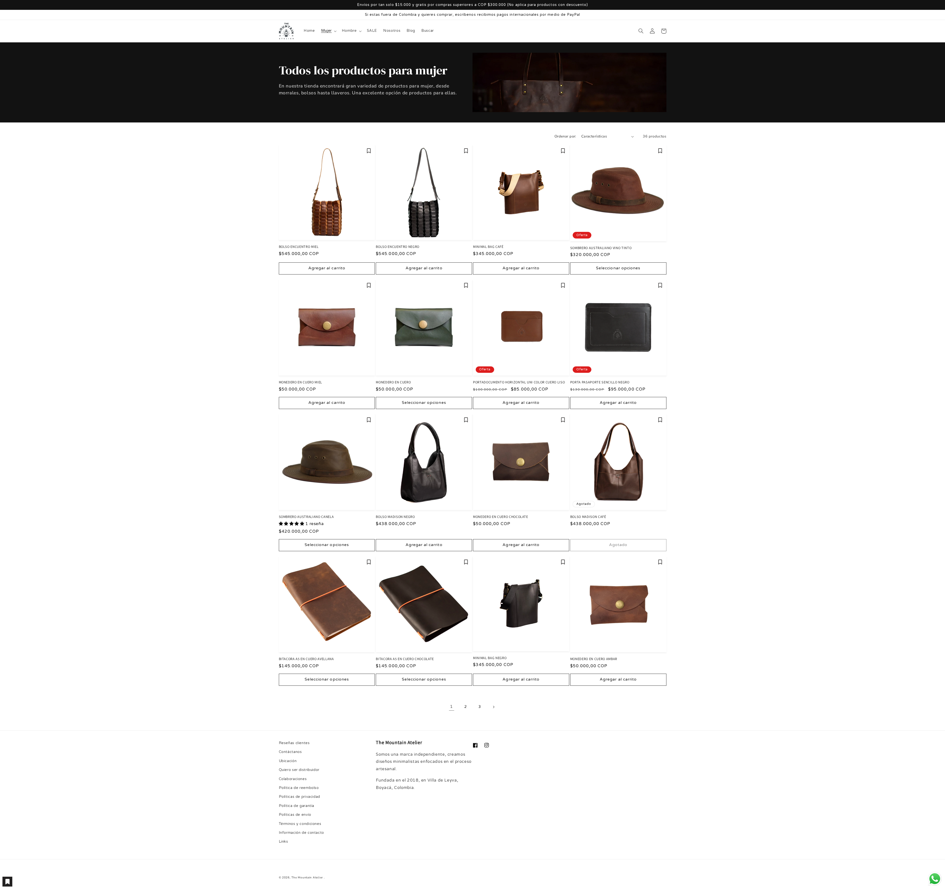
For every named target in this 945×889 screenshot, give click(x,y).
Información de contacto (301, 833)
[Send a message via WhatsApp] (935, 879)
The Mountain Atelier (307, 877)
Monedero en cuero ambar (593, 659)
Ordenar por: (565, 136)
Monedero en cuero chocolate (500, 516)
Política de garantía (297, 806)
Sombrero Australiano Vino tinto (600, 248)
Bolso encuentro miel (299, 246)
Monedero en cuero (393, 382)
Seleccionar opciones (618, 268)
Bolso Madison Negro (395, 516)
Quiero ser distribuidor (299, 770)
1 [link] (451, 706)
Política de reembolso (299, 788)
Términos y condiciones (300, 824)
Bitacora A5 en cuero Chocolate (405, 659)
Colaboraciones (293, 779)
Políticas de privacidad (299, 797)
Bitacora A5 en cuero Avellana (306, 659)
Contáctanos (290, 752)
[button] (328, 31)
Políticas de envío (295, 815)
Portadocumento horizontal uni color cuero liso (519, 382)
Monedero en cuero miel (300, 382)
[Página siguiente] (493, 707)
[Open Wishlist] (7, 882)
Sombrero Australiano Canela (306, 516)
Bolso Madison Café (588, 516)
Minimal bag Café (488, 246)
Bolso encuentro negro (397, 246)
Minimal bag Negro (489, 658)
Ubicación (288, 761)
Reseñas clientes (294, 743)
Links (283, 841)
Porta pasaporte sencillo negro (600, 382)
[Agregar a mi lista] (369, 151)
